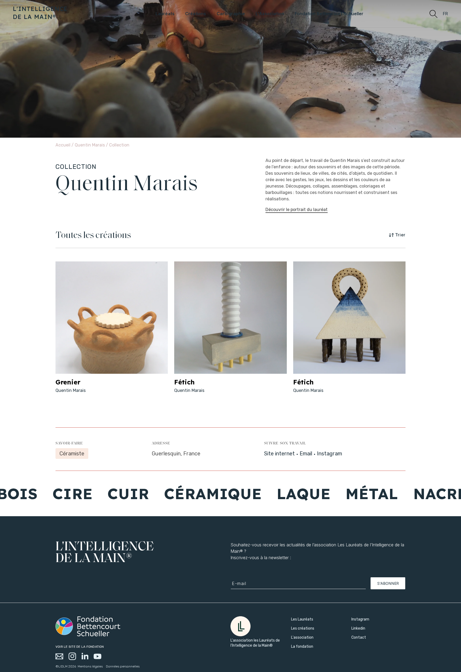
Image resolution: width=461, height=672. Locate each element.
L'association (302, 637)
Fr (445, 13)
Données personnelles (123, 666)
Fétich (184, 382)
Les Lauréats (302, 619)
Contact (358, 637)
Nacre (406, 493)
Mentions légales (90, 666)
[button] (433, 13)
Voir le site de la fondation (79, 647)
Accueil (62, 145)
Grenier (67, 382)
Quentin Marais (90, 145)
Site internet (279, 453)
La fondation (302, 646)
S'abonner (388, 583)
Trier (400, 234)
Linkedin (358, 628)
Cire (38, 493)
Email (306, 453)
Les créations (302, 628)
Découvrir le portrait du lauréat (296, 209)
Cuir (94, 493)
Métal (337, 493)
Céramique (178, 493)
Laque (269, 493)
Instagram (329, 453)
